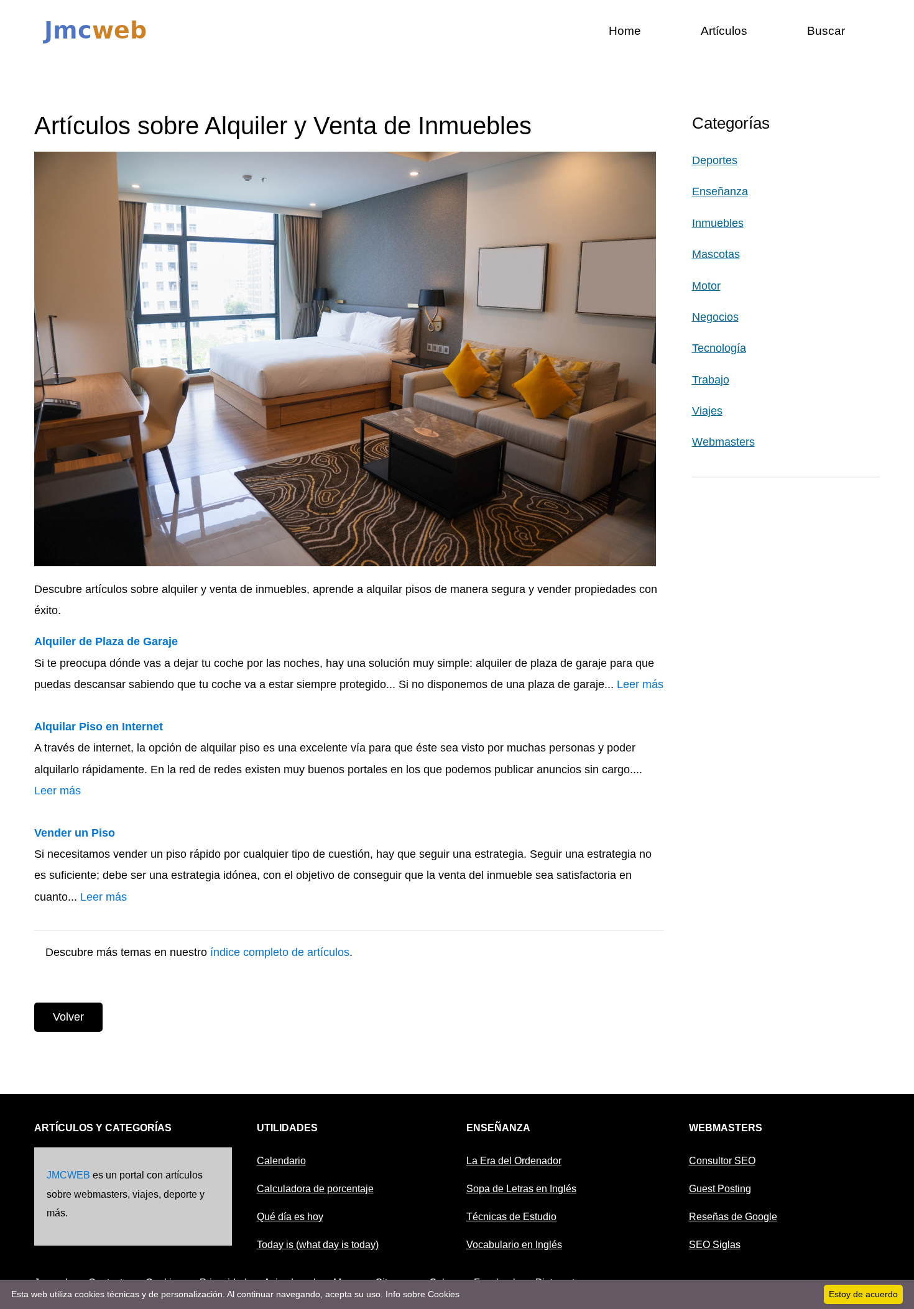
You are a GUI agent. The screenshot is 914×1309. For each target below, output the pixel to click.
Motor (706, 286)
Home (625, 30)
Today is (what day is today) (318, 1244)
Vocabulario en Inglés (514, 1244)
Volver (68, 1017)
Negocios (715, 317)
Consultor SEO (722, 1160)
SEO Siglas (715, 1244)
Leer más (640, 684)
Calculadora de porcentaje (315, 1188)
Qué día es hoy (290, 1216)
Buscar (826, 30)
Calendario (281, 1160)
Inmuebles (718, 223)
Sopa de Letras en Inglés (521, 1188)
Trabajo (710, 380)
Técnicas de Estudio (511, 1216)
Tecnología (719, 348)
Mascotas (716, 254)
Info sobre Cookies (422, 1294)
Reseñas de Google (733, 1216)
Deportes (714, 160)
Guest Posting (720, 1188)
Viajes (707, 411)
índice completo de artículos (279, 952)
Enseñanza (720, 191)
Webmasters (723, 442)
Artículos (724, 30)
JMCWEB (68, 1175)
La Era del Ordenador (513, 1160)
